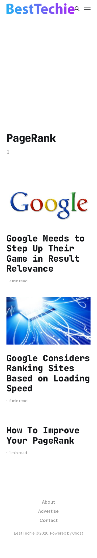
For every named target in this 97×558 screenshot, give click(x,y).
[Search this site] (77, 9)
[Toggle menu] (87, 9)
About (48, 502)
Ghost (77, 533)
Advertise (48, 511)
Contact (49, 520)
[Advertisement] (48, 68)
